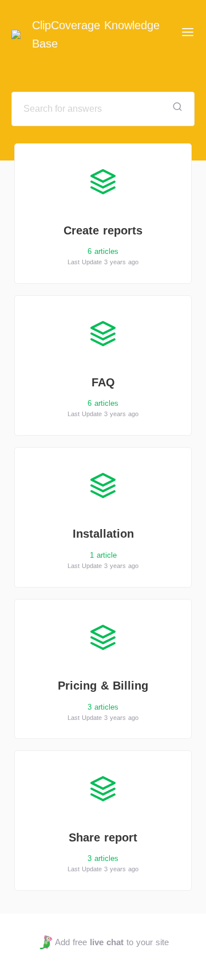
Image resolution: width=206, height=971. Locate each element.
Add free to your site (111, 942)
